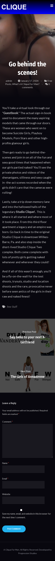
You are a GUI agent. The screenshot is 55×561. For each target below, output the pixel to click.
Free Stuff (12, 306)
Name (5, 463)
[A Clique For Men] (14, 7)
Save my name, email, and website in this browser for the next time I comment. (26, 515)
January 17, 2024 (29, 80)
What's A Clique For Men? (25, 84)
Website (6, 494)
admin (8, 80)
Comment (7, 421)
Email (5, 478)
